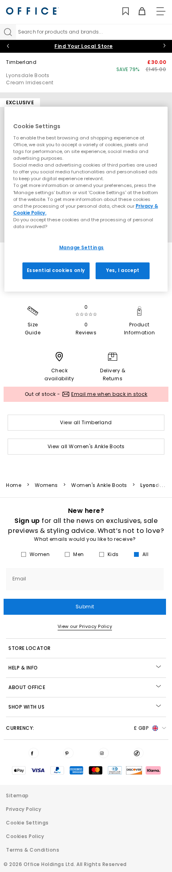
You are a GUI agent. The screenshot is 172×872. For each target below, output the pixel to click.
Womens (46, 485)
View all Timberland (86, 422)
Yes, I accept (122, 270)
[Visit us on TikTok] (138, 753)
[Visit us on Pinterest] (68, 753)
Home (13, 485)
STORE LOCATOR (29, 648)
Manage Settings (81, 247)
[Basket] (137, 11)
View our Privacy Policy (85, 626)
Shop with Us (26, 706)
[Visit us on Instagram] (103, 753)
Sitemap (17, 795)
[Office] (32, 11)
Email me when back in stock (109, 394)
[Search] (8, 32)
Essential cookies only (56, 270)
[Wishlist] (121, 11)
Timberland (21, 62)
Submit (85, 606)
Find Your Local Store (83, 46)
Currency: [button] (77, 728)
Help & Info (23, 667)
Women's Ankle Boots (99, 485)
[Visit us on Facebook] (33, 753)
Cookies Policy (25, 836)
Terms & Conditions (32, 849)
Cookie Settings (27, 822)
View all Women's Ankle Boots (86, 446)
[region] (86, 199)
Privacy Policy (23, 809)
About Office (26, 687)
